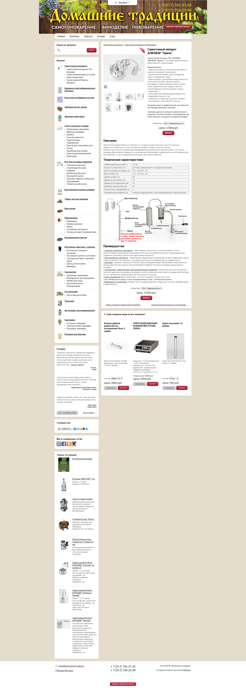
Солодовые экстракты (77, 229)
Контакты (74, 36)
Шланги (70, 134)
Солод (70, 148)
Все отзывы (88, 413)
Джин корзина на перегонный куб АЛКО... (123, 305)
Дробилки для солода (77, 151)
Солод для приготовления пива (81, 232)
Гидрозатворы (73, 140)
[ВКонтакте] (74, 429)
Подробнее (110, 388)
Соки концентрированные (79, 153)
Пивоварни (72, 221)
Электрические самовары (79, 326)
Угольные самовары (76, 323)
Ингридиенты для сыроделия (80, 278)
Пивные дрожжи (74, 224)
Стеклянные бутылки (76, 168)
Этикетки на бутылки (76, 184)
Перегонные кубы (75, 77)
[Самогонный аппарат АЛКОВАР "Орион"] (124, 68)
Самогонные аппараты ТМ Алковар (140, 45)
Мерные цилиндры (75, 132)
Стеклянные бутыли (76, 165)
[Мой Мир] (83, 429)
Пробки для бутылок (76, 173)
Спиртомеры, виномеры (78, 129)
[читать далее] (77, 365)
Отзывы (101, 36)
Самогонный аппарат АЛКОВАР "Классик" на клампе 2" (83, 565)
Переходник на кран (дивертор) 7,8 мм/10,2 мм (83, 542)
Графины (71, 170)
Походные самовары (76, 328)
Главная (61, 36)
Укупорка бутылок (75, 176)
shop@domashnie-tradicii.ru (71, 666)
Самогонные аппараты (113, 45)
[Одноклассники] (80, 429)
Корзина (123, 2)
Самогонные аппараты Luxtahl (81, 74)
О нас (112, 36)
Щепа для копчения (76, 264)
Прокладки (72, 156)
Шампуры (71, 266)
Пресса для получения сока (80, 145)
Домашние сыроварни (77, 275)
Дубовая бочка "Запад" (83, 519)
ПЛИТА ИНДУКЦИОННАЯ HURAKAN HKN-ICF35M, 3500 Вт (145, 326)
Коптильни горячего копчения (81, 256)
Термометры (73, 143)
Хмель (70, 226)
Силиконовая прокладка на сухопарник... (169, 305)
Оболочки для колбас (77, 295)
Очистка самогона (75, 137)
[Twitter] (77, 429)
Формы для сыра (74, 281)
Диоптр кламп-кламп (82, 499)
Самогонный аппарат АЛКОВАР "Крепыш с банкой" (82, 593)
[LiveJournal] (86, 429)
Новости (88, 36)
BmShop (187, 670)
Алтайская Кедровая (82, 459)
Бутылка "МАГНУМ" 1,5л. (83, 479)
